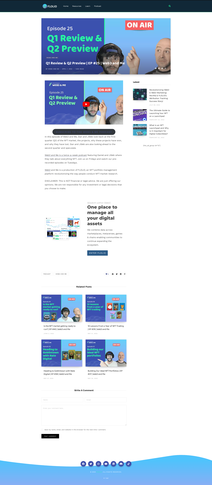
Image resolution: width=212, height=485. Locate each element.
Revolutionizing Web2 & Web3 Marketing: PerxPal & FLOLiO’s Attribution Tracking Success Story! (159, 95)
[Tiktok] (128, 464)
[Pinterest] (165, 68)
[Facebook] (83, 464)
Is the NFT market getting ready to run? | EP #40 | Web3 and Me (60, 327)
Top (106, 478)
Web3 (47, 170)
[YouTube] (106, 464)
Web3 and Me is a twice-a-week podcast (66, 155)
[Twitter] (91, 464)
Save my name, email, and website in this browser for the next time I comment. (75, 430)
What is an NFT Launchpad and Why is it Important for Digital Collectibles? (159, 129)
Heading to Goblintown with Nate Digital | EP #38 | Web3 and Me (59, 372)
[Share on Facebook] (155, 68)
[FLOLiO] (49, 6)
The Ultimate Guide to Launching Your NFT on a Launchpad (159, 113)
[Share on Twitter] (159, 68)
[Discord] (121, 464)
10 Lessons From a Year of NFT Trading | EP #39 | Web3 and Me (106, 327)
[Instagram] (98, 464)
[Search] (170, 6)
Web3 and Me (52, 57)
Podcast (47, 274)
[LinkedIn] (162, 68)
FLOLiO (99, 472)
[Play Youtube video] (86, 104)
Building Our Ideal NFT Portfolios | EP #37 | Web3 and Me (105, 372)
